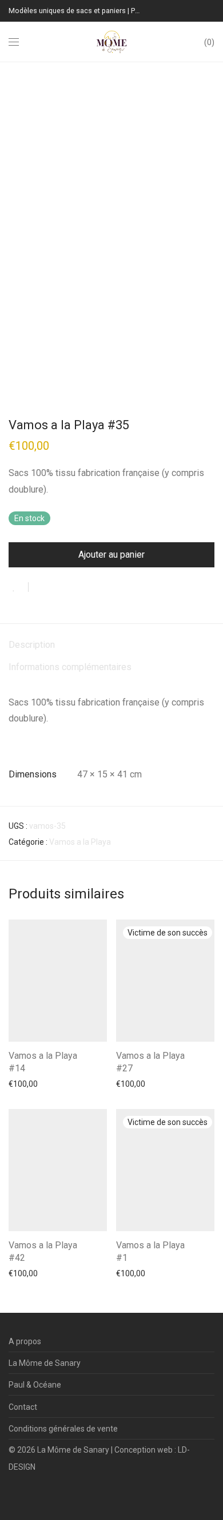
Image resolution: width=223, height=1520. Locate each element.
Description (32, 644)
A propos (25, 1341)
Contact (23, 1407)
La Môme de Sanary (45, 1363)
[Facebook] (12, 1493)
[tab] (111, 645)
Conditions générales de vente (63, 1428)
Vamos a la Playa (80, 841)
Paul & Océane (35, 1384)
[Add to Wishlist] (19, 587)
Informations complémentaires (70, 667)
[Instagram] (29, 1493)
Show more (24, 1083)
